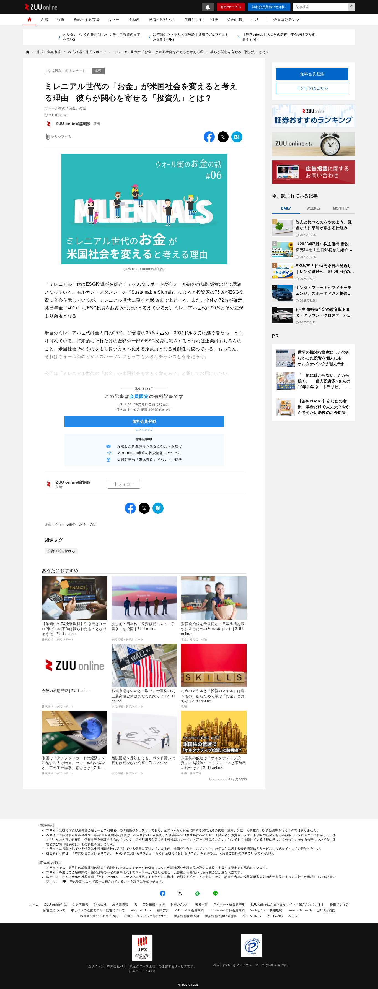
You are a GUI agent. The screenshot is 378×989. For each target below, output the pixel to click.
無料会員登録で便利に (269, 7)
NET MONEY (252, 916)
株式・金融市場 (87, 19)
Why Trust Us (141, 910)
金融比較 (234, 19)
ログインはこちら (312, 88)
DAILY (286, 208)
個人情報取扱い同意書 (221, 916)
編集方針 (163, 910)
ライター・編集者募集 (229, 904)
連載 (98, 71)
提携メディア (339, 904)
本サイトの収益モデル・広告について (98, 910)
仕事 (215, 19)
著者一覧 (201, 904)
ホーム (34, 904)
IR (135, 904)
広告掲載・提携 (154, 904)
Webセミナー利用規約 (266, 910)
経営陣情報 (120, 904)
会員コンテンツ (286, 19)
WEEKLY (313, 208)
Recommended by (221, 779)
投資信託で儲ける (61, 551)
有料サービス (231, 7)
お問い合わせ (180, 904)
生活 (255, 19)
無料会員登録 (312, 74)
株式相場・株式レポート (67, 71)
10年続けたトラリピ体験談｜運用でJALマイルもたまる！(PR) (191, 37)
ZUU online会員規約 (189, 910)
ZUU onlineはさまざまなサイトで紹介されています (287, 904)
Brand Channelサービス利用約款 (311, 910)
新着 (44, 19)
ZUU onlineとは (55, 904)
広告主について (54, 910)
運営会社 (100, 904)
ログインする (144, 429)
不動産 (134, 19)
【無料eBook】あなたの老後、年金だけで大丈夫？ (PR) (278, 37)
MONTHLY (341, 208)
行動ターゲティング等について (146, 916)
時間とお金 (193, 19)
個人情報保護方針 (187, 916)
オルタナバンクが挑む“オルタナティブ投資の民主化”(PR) (102, 37)
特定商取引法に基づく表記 (99, 916)
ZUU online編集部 (73, 123)
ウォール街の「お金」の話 (76, 524)
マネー (114, 19)
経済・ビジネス (162, 19)
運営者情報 (81, 904)
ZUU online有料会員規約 (227, 910)
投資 (61, 19)
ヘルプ (293, 916)
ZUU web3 (275, 916)
